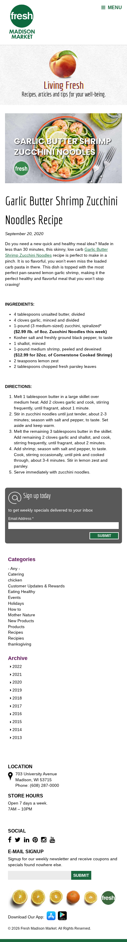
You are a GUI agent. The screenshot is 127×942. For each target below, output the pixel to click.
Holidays (16, 603)
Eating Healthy (21, 591)
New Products (21, 620)
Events (14, 597)
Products (16, 626)
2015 (17, 721)
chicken (15, 580)
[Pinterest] (35, 840)
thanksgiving (19, 644)
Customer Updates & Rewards (36, 586)
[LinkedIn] (27, 840)
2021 (17, 674)
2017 (17, 706)
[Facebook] (10, 840)
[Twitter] (18, 840)
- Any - (14, 568)
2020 (17, 682)
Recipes (15, 632)
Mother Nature (21, 614)
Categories (21, 559)
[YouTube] (53, 840)
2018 (17, 698)
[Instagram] (44, 840)
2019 (17, 690)
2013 (17, 737)
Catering (16, 574)
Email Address (21, 519)
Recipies (16, 638)
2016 (17, 713)
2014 (17, 729)
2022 (17, 666)
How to (14, 609)
